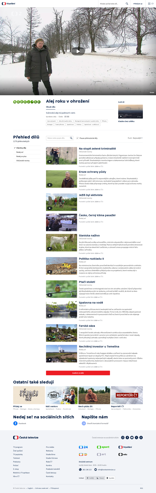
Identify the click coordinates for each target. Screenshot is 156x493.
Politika (79, 124)
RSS (141, 488)
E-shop (16, 469)
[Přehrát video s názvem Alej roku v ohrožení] (78, 51)
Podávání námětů (53, 469)
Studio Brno (50, 454)
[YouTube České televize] (132, 437)
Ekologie (49, 124)
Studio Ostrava (52, 458)
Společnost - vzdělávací (91, 124)
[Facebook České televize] (127, 437)
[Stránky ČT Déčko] (83, 455)
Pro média (50, 447)
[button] (78, 51)
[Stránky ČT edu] (123, 455)
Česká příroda (59, 124)
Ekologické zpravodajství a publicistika (87, 121)
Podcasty (16, 462)
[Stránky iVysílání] (125, 448)
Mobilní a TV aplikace (21, 473)
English (30, 488)
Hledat (127, 3)
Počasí (15, 465)
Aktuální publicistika (65, 121)
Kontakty (49, 476)
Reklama (49, 451)
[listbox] (100, 478)
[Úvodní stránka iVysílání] (10, 3)
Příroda (104, 121)
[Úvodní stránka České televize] (26, 437)
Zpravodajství (51, 121)
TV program (17, 447)
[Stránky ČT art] (101, 455)
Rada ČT (49, 462)
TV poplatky (18, 454)
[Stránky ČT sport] (103, 448)
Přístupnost (55, 488)
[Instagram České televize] (123, 437)
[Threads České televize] (141, 437)
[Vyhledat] (71, 138)
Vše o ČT (16, 476)
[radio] (27, 148)
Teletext (16, 458)
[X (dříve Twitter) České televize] (136, 437)
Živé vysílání (17, 451)
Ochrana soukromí (41, 488)
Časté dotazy (51, 473)
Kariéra (49, 465)
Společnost (70, 124)
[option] (90, 478)
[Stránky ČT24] (83, 448)
